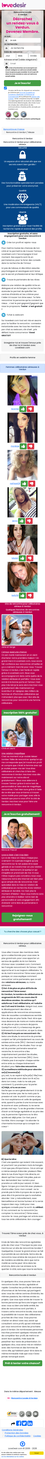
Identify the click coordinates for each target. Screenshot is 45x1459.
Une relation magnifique (13, 753)
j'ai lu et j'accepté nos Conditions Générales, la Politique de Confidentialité (21, 95)
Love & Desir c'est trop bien (15, 854)
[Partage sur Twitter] (24, 1424)
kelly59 (15, 595)
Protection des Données (16, 1432)
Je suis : (7, 36)
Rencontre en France (13, 129)
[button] (22, 409)
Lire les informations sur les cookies (12, 1456)
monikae (15, 446)
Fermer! (36, 1453)
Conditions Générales (12, 1429)
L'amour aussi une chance (14, 652)
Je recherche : (11, 44)
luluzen (15, 558)
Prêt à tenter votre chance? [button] (22, 1363)
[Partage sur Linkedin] (29, 1424)
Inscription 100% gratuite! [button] (20, 712)
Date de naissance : (13, 51)
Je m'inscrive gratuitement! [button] (22, 814)
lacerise (15, 409)
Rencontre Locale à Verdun (24, 1398)
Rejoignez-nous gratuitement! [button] (22, 917)
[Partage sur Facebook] (18, 1424)
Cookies (37, 1435)
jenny (15, 520)
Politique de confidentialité (17, 1435)
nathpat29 (15, 483)
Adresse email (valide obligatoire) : (21, 59)
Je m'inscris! (22, 83)
